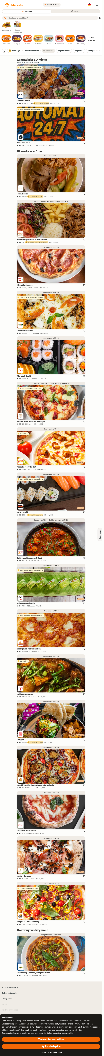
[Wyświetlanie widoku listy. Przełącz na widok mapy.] (99, 18)
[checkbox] (6, 40)
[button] (12, 5)
